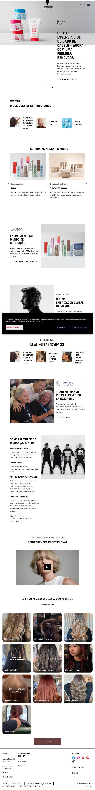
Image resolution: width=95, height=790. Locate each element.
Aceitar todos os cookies (80, 327)
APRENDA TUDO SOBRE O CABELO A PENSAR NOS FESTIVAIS (80, 357)
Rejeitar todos (61, 327)
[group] (47, 46)
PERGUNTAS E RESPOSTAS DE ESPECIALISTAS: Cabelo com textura (28, 123)
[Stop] (47, 88)
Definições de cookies (12, 327)
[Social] (73, 758)
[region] (47, 323)
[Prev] (9, 183)
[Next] (86, 183)
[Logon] (81, 5)
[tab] (52, 87)
